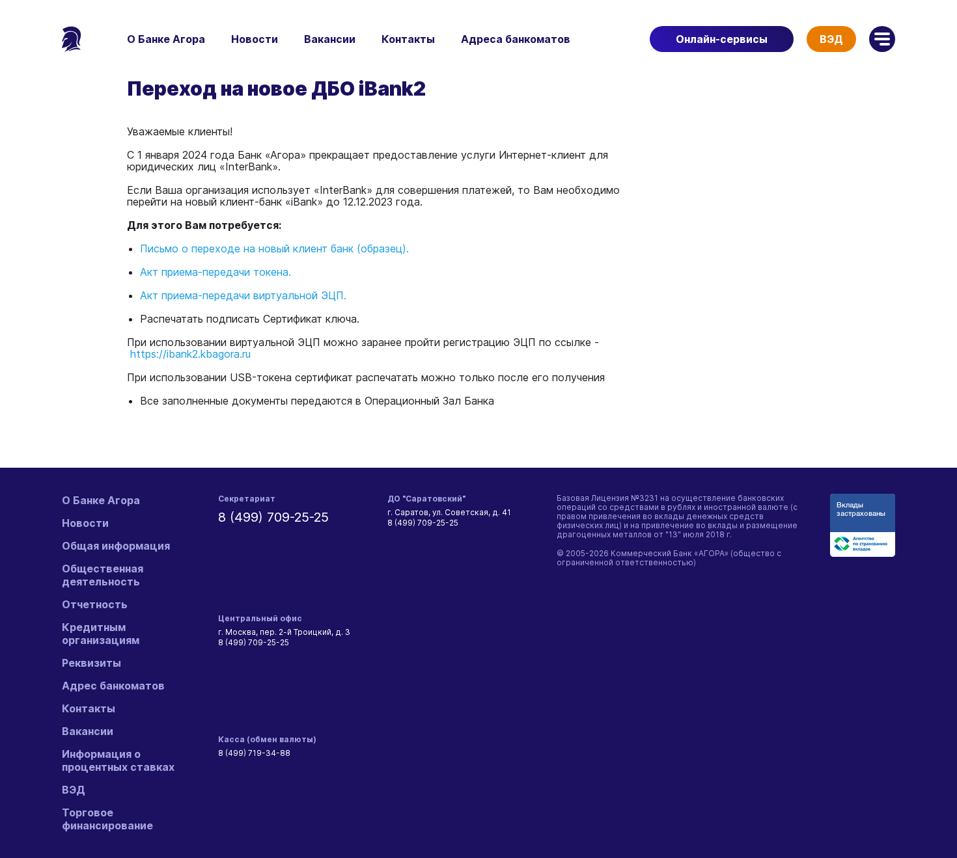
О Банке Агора (166, 39)
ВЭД (831, 39)
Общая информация (116, 545)
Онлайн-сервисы (722, 39)
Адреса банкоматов (515, 39)
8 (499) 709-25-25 (273, 517)
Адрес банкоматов (113, 685)
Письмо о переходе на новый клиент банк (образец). (274, 248)
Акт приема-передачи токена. (215, 271)
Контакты (408, 39)
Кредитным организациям (100, 634)
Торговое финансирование (107, 819)
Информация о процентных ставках (118, 760)
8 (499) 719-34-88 (254, 753)
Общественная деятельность (102, 575)
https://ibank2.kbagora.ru (190, 353)
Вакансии (329, 39)
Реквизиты (91, 662)
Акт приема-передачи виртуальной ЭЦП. (243, 295)
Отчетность (95, 604)
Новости (254, 39)
